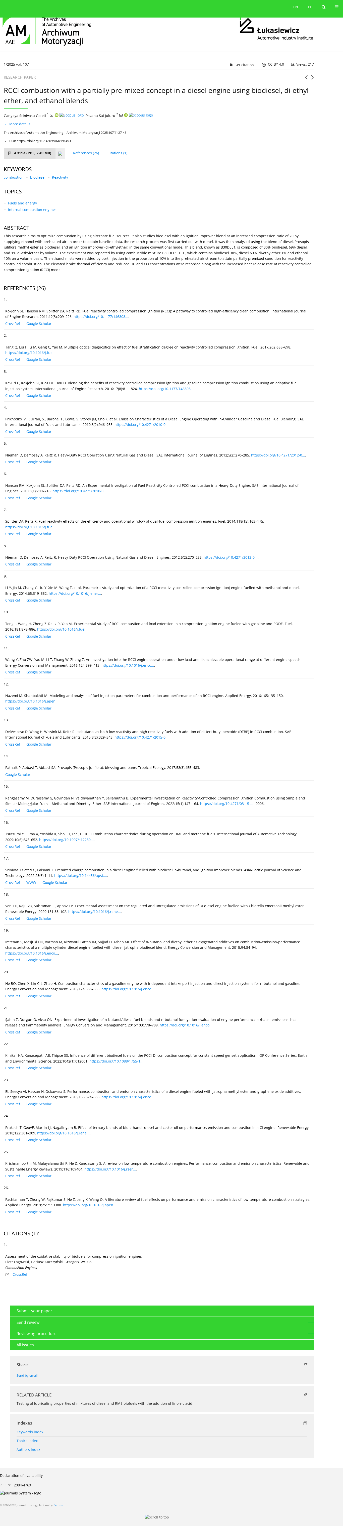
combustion (14, 177)
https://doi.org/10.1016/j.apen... (32, 701)
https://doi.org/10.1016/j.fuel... (30, 352)
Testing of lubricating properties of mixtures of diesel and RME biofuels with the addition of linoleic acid (104, 1403)
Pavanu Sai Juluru (100, 115)
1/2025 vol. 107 (16, 64)
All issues (25, 1345)
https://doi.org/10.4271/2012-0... (278, 455)
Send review (28, 1322)
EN (295, 7)
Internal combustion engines (32, 209)
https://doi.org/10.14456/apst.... (80, 875)
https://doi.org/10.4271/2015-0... (141, 737)
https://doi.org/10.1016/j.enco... (127, 665)
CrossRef (12, 323)
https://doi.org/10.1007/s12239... (66, 839)
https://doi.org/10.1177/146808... (101, 316)
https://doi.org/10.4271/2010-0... (141, 424)
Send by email (27, 1375)
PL (310, 7)
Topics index (27, 1440)
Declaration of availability (21, 1475)
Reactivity (60, 177)
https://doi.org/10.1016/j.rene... (94, 911)
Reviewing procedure (36, 1333)
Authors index (28, 1449)
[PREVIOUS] (306, 79)
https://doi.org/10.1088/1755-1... (116, 1061)
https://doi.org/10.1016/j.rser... (110, 1169)
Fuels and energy (22, 203)
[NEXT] (312, 79)
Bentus (58, 1505)
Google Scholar (38, 323)
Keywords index (30, 1432)
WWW (31, 882)
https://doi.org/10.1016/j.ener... (75, 593)
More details (19, 124)
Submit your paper (34, 1311)
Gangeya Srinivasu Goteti (25, 115)
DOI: (40, 141)
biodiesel (37, 177)
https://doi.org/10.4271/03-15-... (226, 803)
